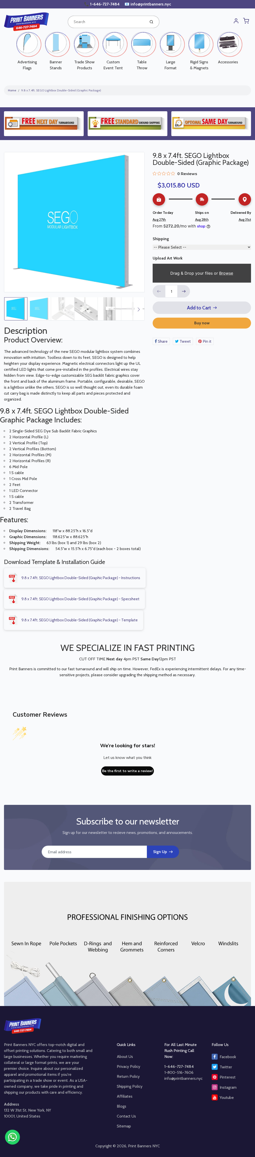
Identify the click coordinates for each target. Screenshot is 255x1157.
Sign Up (160, 851)
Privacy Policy (128, 1066)
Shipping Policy (129, 1086)
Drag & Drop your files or (202, 273)
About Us (125, 1056)
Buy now (202, 323)
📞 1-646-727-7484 (102, 4)
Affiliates (124, 1096)
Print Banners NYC (144, 1146)
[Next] (139, 309)
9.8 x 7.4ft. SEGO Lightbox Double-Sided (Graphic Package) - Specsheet (80, 599)
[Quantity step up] (184, 291)
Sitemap (124, 1126)
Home (12, 90)
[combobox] (106, 22)
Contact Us (126, 1116)
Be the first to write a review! (127, 771)
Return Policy (128, 1076)
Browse (226, 273)
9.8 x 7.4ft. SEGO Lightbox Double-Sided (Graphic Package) (61, 90)
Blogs (121, 1106)
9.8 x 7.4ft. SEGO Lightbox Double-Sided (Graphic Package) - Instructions (80, 578)
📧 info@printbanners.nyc (148, 4)
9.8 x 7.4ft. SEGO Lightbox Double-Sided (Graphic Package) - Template (79, 620)
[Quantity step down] (159, 291)
